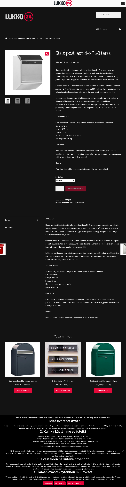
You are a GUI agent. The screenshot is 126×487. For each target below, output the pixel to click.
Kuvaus (8, 220)
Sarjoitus (59, 177)
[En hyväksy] (123, 451)
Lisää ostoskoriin (75, 188)
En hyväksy (59, 483)
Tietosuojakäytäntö (75, 483)
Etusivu (10, 38)
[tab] (22, 220)
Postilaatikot (32, 38)
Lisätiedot (9, 227)
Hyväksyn (48, 483)
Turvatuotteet (20, 38)
